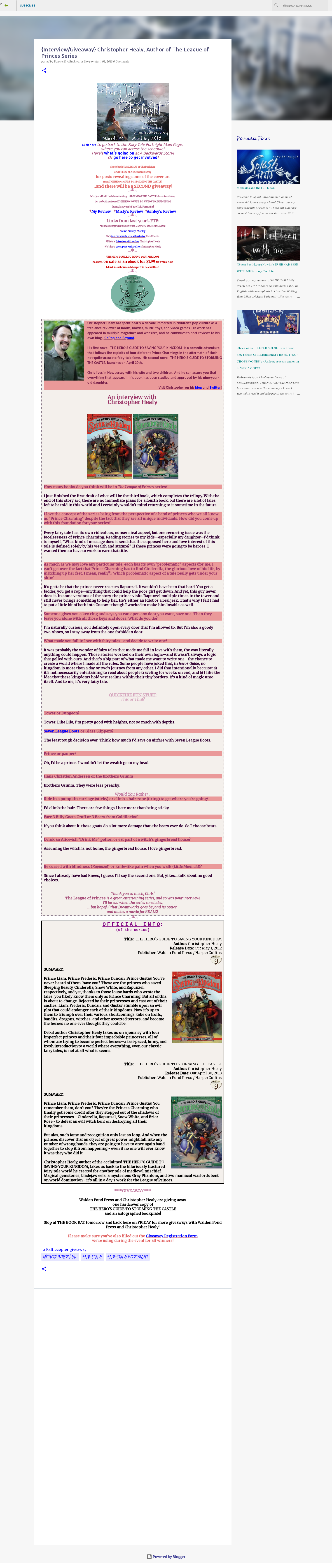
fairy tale (92, 1257)
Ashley (141, 231)
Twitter (215, 388)
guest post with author (128, 246)
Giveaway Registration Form (172, 1236)
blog (198, 388)
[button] (44, 71)
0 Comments (121, 61)
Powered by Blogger (168, 1557)
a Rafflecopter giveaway (65, 1249)
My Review (101, 211)
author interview (60, 1257)
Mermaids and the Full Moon (256, 188)
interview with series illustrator (128, 236)
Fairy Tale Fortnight (128, 1257)
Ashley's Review (161, 211)
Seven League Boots (61, 731)
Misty (132, 231)
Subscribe (27, 5)
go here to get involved (135, 157)
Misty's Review (129, 211)
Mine (124, 231)
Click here (89, 144)
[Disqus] (132, 1356)
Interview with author (127, 241)
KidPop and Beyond (119, 338)
